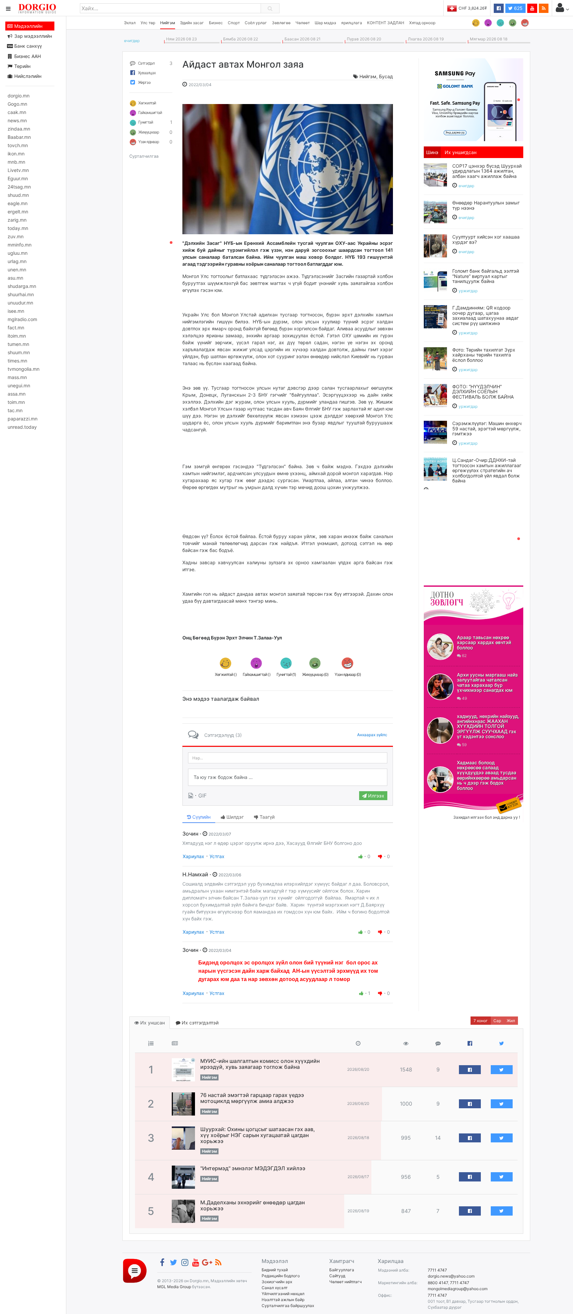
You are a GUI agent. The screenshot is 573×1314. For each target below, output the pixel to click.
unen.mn (17, 269)
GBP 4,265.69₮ (473, 8)
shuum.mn (19, 352)
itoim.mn (17, 336)
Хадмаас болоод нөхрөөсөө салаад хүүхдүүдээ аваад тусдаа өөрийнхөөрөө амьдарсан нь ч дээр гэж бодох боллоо (486, 775)
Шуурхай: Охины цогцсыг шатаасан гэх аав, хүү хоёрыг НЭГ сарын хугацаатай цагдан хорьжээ (257, 1135)
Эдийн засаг (192, 22)
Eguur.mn (18, 178)
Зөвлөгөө (281, 22)
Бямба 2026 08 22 (239, 38)
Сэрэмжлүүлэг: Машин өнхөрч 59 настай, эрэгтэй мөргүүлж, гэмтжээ (487, 428)
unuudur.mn (20, 302)
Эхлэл (130, 22)
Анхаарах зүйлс (372, 734)
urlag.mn (17, 261)
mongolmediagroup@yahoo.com (457, 1288)
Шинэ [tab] (432, 152)
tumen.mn (18, 344)
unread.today (22, 427)
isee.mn (16, 311)
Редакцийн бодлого (281, 1275)
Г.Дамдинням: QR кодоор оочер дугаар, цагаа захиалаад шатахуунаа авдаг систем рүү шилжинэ (485, 315)
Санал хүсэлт (274, 1287)
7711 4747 (437, 1270)
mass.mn (17, 377)
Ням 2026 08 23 (180, 38)
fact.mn (16, 327)
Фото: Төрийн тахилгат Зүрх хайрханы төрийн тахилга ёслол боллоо (483, 355)
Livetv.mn (18, 170)
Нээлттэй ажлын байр (283, 1299)
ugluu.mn (18, 253)
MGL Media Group (174, 1286)
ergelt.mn (18, 211)
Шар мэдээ (325, 22)
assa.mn (17, 394)
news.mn (17, 120)
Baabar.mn (19, 137)
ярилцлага (351, 22)
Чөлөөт (302, 22)
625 (518, 8)
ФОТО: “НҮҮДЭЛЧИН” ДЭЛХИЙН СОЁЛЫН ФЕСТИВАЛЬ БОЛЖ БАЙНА (483, 392)
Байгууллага (341, 1269)
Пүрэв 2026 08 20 (363, 38)
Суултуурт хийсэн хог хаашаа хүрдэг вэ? (486, 239)
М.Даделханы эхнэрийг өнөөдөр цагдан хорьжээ (252, 1205)
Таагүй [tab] (266, 817)
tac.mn (15, 410)
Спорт (234, 22)
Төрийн (22, 66)
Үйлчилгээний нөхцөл (283, 1293)
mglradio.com (22, 319)
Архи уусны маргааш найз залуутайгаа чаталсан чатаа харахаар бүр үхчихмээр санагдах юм (487, 682)
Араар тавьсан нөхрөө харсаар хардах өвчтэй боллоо (484, 642)
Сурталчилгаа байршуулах (288, 1305)
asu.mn (15, 278)
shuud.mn (18, 195)
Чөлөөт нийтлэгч (345, 1281)
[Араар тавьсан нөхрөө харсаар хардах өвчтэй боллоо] (440, 646)
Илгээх (375, 795)
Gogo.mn (17, 104)
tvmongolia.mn (23, 369)
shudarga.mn (22, 286)
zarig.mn (17, 220)
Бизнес (216, 22)
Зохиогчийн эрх (277, 1281)
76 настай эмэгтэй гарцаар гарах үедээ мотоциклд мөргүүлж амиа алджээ (252, 1098)
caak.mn (17, 112)
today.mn (18, 228)
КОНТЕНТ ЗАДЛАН (385, 22)
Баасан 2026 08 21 (302, 38)
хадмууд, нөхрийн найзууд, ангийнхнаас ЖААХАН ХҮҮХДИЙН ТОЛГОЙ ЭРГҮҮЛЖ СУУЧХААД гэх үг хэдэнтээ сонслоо (488, 726)
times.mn (17, 360)
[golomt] (473, 99)
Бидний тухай (275, 1269)
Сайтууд (337, 1275)
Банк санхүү (27, 46)
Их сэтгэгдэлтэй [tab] (199, 1022)
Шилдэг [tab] (234, 817)
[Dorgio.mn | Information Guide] (134, 1270)
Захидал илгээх (444, 797)
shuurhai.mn (21, 294)
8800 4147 (438, 1282)
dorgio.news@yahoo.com (451, 1276)
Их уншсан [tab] (152, 1022)
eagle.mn (18, 203)
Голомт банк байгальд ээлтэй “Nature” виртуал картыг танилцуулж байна (485, 276)
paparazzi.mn (22, 418)
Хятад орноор (422, 22)
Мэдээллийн (27, 26)
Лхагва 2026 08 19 (425, 38)
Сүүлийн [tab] (201, 817)
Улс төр (148, 22)
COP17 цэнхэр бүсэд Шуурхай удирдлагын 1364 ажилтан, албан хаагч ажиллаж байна (487, 171)
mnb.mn (16, 162)
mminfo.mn (20, 244)
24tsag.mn (19, 187)
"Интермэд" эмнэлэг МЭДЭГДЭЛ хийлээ (252, 1168)
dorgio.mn (19, 95)
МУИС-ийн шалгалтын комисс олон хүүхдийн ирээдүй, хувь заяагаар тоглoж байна (260, 1064)
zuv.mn (16, 236)
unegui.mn (19, 385)
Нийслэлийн (27, 76)
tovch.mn (18, 145)
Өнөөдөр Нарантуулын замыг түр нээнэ (486, 205)
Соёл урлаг (256, 22)
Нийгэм (167, 22)
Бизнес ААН (27, 56)
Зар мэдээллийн (32, 36)
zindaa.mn (19, 129)
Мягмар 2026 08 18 (487, 38)
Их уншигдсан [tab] (461, 152)
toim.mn (16, 402)
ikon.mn (16, 153)
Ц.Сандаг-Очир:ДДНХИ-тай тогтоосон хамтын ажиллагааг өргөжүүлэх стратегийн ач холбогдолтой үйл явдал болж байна (486, 470)
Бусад (386, 76)
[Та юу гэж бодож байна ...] (287, 777)
